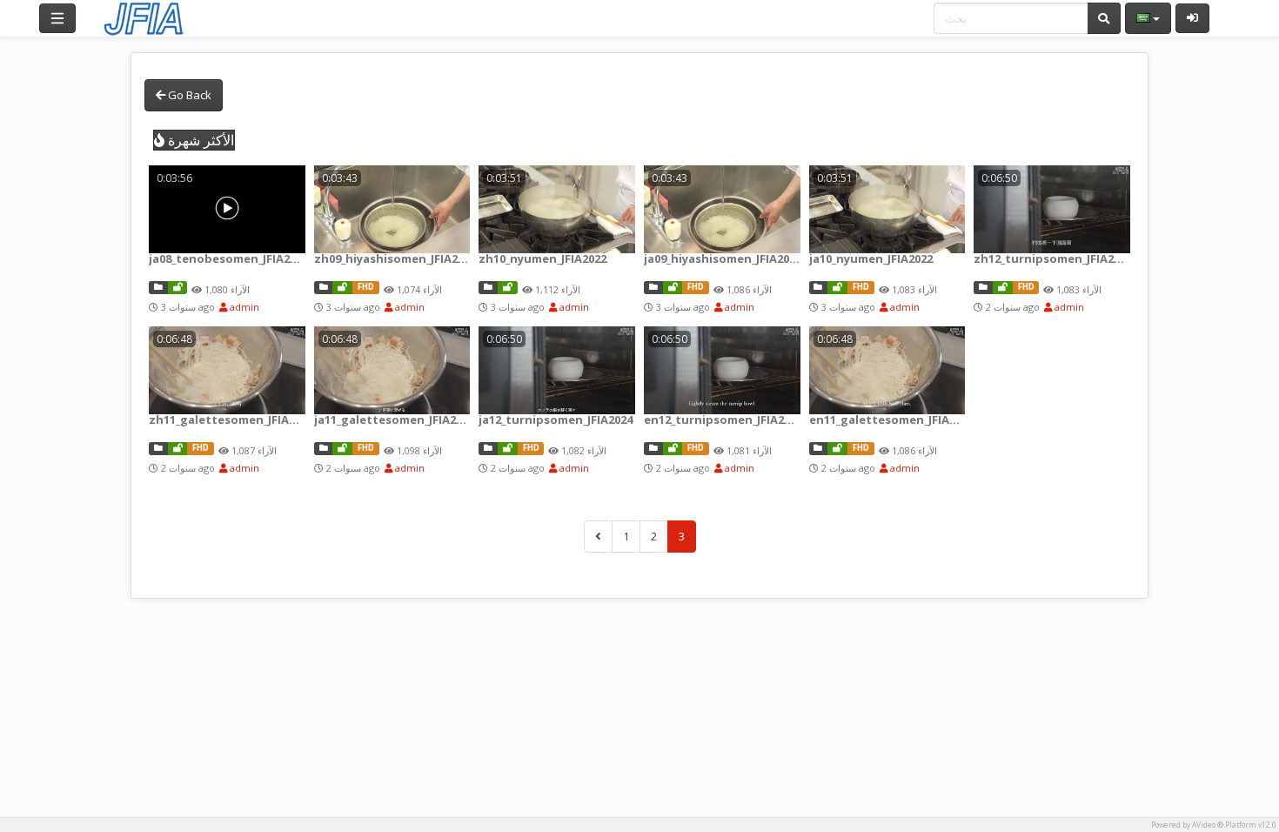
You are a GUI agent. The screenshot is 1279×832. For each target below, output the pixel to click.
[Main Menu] (57, 18)
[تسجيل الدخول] (1192, 18)
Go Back (188, 95)
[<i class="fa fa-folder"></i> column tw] (323, 287)
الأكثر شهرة (199, 140)
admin (243, 306)
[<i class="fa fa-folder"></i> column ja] (158, 287)
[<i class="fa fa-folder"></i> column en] (653, 448)
